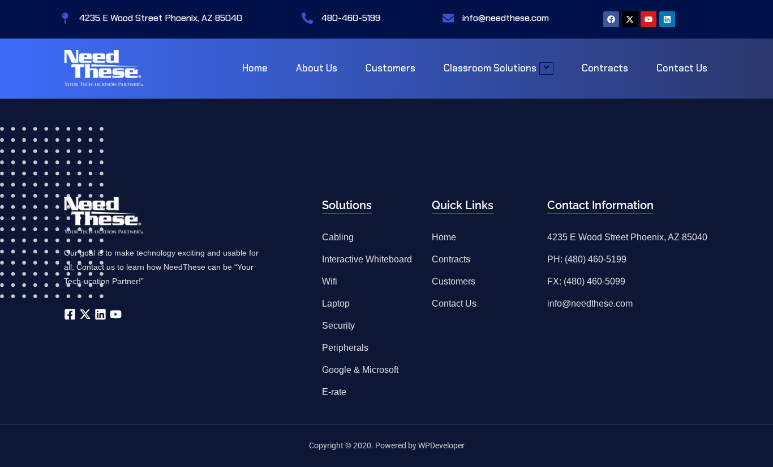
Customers (390, 68)
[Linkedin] (667, 19)
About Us (316, 68)
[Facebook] (611, 19)
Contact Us (681, 68)
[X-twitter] (630, 19)
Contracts (605, 68)
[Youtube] (648, 19)
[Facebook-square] (70, 314)
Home (255, 68)
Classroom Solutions (490, 68)
